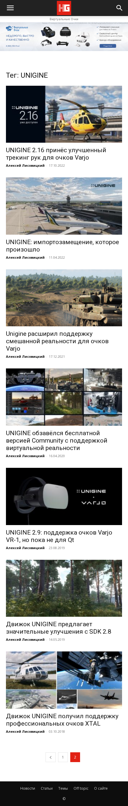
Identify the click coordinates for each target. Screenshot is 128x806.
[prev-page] (51, 757)
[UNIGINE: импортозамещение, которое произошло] (64, 206)
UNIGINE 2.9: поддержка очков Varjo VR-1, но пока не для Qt (59, 536)
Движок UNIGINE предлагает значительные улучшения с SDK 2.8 (58, 628)
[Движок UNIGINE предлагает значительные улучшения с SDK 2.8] (64, 588)
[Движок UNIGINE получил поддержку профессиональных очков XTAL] (64, 680)
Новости (27, 788)
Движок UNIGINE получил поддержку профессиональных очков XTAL (62, 720)
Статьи (47, 788)
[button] (119, 8)
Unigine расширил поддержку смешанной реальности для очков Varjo (57, 341)
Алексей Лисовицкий (25, 165)
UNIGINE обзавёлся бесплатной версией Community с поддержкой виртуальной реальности (56, 441)
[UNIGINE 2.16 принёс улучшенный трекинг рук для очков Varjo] (64, 114)
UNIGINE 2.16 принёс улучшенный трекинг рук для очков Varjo (56, 154)
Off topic (81, 788)
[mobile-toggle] (10, 8)
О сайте (101, 788)
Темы (63, 788)
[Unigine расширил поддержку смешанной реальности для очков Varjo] (64, 298)
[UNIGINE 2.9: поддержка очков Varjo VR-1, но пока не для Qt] (64, 496)
